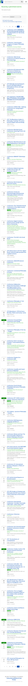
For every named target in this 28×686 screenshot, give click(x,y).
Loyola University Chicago (12, 196)
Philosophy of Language (15, 457)
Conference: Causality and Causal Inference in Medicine (16, 369)
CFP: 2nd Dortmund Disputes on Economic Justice (15, 478)
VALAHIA (13, 610)
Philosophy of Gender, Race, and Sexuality (15, 199)
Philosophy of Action (14, 277)
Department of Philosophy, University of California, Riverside (14, 210)
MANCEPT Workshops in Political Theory (15, 161)
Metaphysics (12, 637)
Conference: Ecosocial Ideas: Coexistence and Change (14, 320)
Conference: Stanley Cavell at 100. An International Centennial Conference (16, 550)
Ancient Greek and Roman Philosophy (18, 441)
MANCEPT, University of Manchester (14, 159)
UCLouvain (9, 515)
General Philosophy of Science (16, 148)
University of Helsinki (11, 35)
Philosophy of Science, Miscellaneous (18, 651)
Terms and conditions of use (14, 678)
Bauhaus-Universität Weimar (13, 468)
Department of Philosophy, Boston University (16, 184)
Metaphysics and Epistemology (16, 50)
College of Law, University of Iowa (14, 302)
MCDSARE (9, 612)
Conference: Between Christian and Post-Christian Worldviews (16, 631)
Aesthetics (12, 363)
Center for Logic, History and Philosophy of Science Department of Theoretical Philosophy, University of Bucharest (15, 402)
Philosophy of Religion (14, 519)
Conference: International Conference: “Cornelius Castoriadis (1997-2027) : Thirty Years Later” (16, 503)
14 (15, 26)
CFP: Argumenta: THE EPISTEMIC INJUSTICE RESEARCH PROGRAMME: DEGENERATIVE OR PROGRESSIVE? (16, 98)
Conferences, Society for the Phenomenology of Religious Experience (15, 517)
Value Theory (23, 51)
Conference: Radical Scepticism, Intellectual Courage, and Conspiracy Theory (15, 169)
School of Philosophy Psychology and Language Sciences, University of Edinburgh (16, 450)
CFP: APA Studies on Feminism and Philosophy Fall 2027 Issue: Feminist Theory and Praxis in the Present (16, 493)
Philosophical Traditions (12, 543)
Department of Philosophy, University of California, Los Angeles (15, 597)
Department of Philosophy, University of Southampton (14, 173)
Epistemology (13, 101)
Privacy (14, 679)
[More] (26, 1)
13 (12, 26)
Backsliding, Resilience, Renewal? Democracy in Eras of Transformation (15, 292)
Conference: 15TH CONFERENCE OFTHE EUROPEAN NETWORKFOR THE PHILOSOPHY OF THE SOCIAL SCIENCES (16, 32)
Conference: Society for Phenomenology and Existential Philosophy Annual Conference (15, 193)
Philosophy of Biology (11, 149)
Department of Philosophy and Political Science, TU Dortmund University (15, 481)
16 (21, 26)
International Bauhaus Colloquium (14, 470)
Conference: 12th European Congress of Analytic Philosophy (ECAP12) (15, 44)
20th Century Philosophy (15, 507)
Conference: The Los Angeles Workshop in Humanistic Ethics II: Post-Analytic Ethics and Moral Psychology (16, 593)
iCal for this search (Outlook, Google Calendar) (12, 21)
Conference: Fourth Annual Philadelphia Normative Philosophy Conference (16, 387)
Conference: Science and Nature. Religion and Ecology (16, 608)
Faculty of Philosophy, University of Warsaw (16, 620)
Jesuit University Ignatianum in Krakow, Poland (16, 633)
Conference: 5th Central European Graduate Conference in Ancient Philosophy (16, 528)
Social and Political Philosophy (16, 265)
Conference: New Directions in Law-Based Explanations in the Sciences (16, 142)
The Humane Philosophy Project (14, 622)
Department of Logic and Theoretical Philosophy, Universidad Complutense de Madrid (15, 275)
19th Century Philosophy (15, 186)
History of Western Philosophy (16, 197)
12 (9, 26)
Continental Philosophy (12, 199)
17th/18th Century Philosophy (16, 215)
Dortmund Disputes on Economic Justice (15, 483)
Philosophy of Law (15, 135)
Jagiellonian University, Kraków (13, 263)
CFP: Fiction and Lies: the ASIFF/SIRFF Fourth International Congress (16, 447)
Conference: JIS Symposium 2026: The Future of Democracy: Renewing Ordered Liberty (15, 71)
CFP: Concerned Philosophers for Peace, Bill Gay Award (16, 659)
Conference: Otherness (13, 514)
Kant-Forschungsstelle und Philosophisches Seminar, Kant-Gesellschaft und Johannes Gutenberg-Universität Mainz (16, 346)
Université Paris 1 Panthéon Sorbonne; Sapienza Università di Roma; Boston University (15, 554)
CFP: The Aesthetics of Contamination (13, 539)
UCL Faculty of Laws (11, 132)
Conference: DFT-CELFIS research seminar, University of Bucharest (16, 398)
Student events (6, 16)
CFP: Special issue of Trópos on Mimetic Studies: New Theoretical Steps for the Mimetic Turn (16, 581)
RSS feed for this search (8, 20)
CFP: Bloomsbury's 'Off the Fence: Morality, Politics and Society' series (16, 312)
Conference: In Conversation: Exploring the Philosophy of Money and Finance (16, 644)
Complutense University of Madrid (14, 47)
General (11, 64)
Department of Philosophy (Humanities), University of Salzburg (15, 112)
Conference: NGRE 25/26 (13, 619)
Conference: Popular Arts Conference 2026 (14, 358)
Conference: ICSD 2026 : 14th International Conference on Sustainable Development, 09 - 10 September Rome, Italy (16, 566)
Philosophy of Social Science (16, 37)
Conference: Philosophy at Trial (15, 301)
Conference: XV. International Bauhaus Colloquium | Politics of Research (15, 465)
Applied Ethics (13, 90)
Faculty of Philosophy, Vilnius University (15, 322)
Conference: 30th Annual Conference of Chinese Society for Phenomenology (16, 58)
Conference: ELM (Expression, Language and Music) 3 (15, 420)
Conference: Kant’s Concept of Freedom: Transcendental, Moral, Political (16, 342)
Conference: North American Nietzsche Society (14, 182)
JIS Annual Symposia (11, 76)
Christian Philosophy (11, 635)
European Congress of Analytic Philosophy (16, 48)
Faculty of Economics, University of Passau (15, 290)
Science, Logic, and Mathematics (13, 51)
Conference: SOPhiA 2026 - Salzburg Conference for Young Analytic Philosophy (16, 108)
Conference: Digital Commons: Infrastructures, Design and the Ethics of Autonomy (15, 222)
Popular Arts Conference (12, 360)
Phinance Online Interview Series (14, 650)
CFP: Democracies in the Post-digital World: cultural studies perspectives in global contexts (16, 252)
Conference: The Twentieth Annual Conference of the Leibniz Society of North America (16, 207)
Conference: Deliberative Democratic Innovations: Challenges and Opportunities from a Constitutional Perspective (16, 286)
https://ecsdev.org (15, 569)
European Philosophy (16, 278)
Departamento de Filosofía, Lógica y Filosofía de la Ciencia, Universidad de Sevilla (16, 372)
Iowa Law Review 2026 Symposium (14, 304)
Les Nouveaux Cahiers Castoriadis (14, 506)
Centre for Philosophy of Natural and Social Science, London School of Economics (16, 146)
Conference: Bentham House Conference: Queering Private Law (16, 130)
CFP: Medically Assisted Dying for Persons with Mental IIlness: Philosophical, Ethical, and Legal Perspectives (16, 86)
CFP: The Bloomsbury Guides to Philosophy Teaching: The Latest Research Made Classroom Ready (16, 121)
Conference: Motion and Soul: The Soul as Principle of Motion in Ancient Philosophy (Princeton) (16, 435)
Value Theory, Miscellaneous (18, 91)
